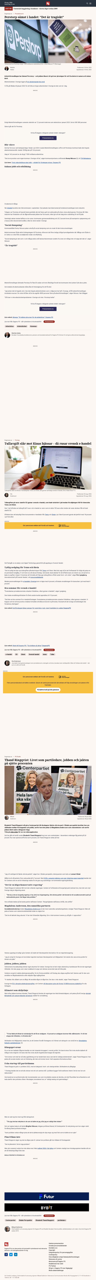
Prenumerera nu (48, 138)
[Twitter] (11, 1254)
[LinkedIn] (15, 1254)
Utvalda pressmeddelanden (58, 1246)
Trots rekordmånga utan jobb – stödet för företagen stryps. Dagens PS (36, 162)
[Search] (87, 3)
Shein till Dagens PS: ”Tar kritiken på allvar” (31, 646)
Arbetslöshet (22, 326)
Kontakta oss (53, 1248)
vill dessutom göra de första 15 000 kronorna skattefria (62, 984)
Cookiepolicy (53, 1255)
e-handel (9, 654)
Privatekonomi (19, 13)
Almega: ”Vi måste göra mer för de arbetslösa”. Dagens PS (32, 317)
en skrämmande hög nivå (36, 82)
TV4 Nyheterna (86, 158)
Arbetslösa (10, 326)
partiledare (62, 1220)
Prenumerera (49, 321)
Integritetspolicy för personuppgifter (61, 1252)
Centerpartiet (10, 1220)
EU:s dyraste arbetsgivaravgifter (23, 984)
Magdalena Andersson (32, 909)
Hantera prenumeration (56, 1243)
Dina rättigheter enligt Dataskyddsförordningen (64, 1257)
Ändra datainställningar (56, 1270)
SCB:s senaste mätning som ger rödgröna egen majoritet (64, 878)
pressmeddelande (37, 577)
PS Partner (52, 1266)
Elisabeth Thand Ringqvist (45, 1220)
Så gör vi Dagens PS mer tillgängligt (60, 1268)
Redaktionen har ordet (56, 1264)
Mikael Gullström (17, 1227)
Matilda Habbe (16, 333)
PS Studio (18, 756)
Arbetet (9, 208)
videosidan (14, 832)
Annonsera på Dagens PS (57, 1261)
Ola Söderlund (16, 661)
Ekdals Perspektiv (25, 1220)
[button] (48, 1196)
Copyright (52, 1250)
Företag (17, 440)
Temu (47, 514)
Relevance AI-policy (55, 1259)
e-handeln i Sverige (29, 581)
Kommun (33, 326)
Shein (54, 514)
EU (16, 654)
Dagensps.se (8, 13)
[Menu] (90, 3)
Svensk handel (34, 654)
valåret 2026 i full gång (45, 1148)
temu (45, 654)
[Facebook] (6, 1254)
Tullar (52, 654)
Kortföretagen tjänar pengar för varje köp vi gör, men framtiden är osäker (41, 608)
